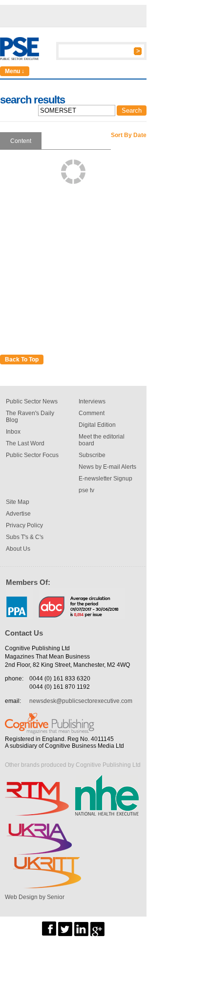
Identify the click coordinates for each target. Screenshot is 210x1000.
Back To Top (22, 359)
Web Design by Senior (34, 897)
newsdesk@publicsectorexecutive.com (80, 701)
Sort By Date (129, 135)
